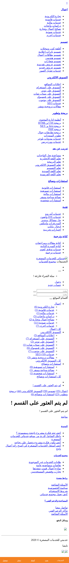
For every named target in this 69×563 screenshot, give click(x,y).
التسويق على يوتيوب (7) (41, 351)
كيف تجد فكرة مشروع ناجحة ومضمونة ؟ (38, 433)
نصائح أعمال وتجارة (50, 28)
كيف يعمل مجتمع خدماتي (54, 494)
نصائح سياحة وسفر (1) (42, 370)
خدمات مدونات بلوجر (49, 138)
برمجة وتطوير (60, 113)
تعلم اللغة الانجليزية (50, 158)
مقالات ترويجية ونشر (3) (40, 357)
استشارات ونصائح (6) (42, 394)
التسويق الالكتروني (57, 77)
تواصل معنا (61, 507)
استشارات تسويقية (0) (42, 367)
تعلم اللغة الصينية (51, 171)
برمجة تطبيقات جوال (49, 132)
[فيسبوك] (66, 551)
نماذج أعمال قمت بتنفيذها (47, 468)
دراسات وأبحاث (52, 25)
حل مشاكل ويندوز (51, 220)
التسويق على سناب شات (47, 93)
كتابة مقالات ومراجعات (48, 243)
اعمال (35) (62, 391)
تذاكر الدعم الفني (58, 510)
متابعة (64, 416)
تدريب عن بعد (60, 148)
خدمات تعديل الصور (50, 70)
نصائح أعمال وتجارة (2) (41, 319)
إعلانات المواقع (52, 84)
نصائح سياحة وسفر (50, 197)
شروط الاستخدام (58, 491)
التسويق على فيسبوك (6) (40, 348)
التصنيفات (60, 560)
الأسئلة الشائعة (59, 484)
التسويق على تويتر (51, 90)
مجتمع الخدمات (61, 455)
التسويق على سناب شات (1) (38, 344)
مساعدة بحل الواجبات (49, 155)
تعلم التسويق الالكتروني (48, 164)
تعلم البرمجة (54, 161)
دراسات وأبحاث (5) (43, 316)
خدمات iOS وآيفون (50, 217)
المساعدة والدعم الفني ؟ (56, 501)
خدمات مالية (54, 22)
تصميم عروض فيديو (50, 67)
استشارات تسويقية (50, 190)
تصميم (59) (49, 391)
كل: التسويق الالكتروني (48, 360)
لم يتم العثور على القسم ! (47, 385)
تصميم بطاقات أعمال (49, 54)
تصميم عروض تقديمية (49, 64)
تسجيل (5, 560)
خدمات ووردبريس (51, 141)
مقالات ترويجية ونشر (49, 106)
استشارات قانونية (51, 187)
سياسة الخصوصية (58, 488)
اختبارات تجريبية (52, 229)
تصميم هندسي (53, 58)
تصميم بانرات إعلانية (50, 51)
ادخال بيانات (54, 226)
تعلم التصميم (54, 168)
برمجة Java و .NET (50, 126)
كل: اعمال (55, 329)
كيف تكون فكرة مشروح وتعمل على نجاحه (37, 442)
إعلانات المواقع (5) (44, 335)
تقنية (65, 207)
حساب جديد (54, 285)
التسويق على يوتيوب (50, 100)
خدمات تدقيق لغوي (50, 249)
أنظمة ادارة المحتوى (50, 119)
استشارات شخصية (50, 200)
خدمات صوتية (53, 32)
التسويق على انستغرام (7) (40, 338)
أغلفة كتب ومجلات (50, 48)
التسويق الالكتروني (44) (29, 391)
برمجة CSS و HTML (49, 122)
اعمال (64, 9)
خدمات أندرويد (53, 213)
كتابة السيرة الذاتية (50, 246)
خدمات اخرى (53, 35)
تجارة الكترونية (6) (44, 306)
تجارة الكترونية (53, 16)
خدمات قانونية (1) (44, 310)
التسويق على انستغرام (48, 87)
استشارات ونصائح (58, 181)
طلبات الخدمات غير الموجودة (45, 462)
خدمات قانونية (53, 19)
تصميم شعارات (52, 61)
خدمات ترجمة (53, 252)
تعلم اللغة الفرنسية (50, 174)
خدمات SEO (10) (45, 354)
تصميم (64, 41)
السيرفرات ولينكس (50, 223)
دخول (58, 281)
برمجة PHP (54, 129)
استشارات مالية (52, 194)
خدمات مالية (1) (45, 313)
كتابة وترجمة (61, 236)
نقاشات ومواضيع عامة (48, 465)
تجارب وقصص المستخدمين (46, 471)
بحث (46, 560)
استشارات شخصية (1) (42, 373)
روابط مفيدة (62, 478)
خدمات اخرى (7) (45, 325)
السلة (33, 560)
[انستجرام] (63, 551)
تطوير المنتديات (52, 135)
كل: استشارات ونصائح (49, 376)
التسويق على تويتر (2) (42, 341)
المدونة (64, 426)
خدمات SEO (54, 103)
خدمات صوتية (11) (44, 322)
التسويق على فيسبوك (49, 96)
